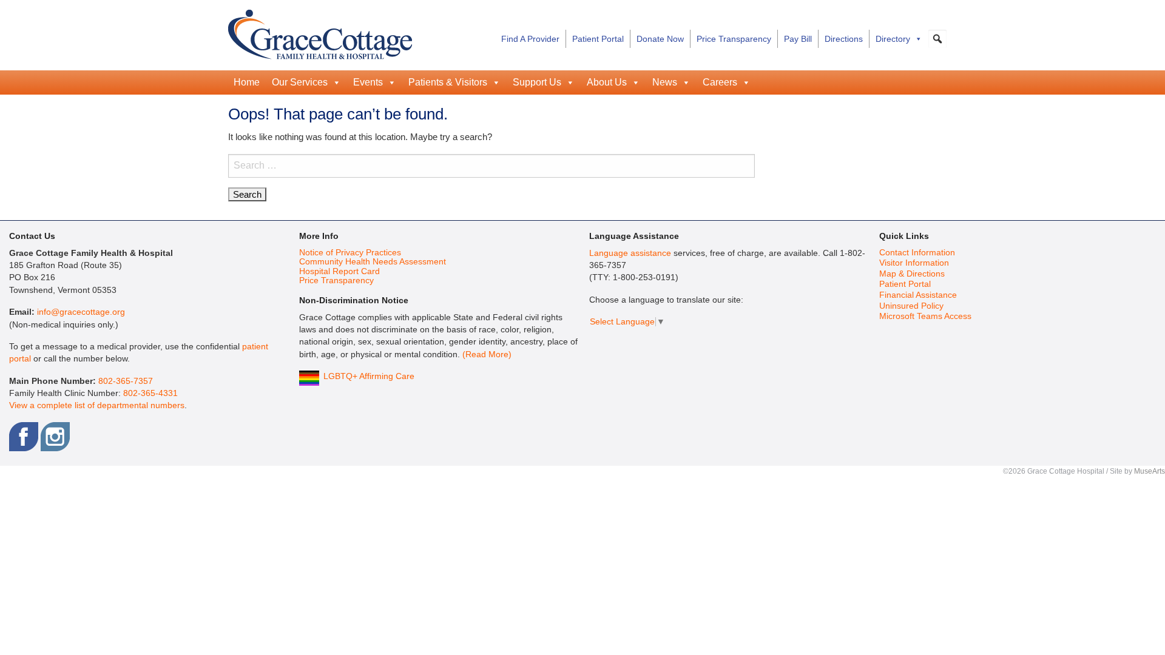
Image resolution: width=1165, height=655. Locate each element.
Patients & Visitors (447, 82)
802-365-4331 (150, 393)
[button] (937, 39)
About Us (607, 82)
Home (247, 82)
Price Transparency (734, 39)
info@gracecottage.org (81, 312)
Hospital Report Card (339, 271)
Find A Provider (530, 39)
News (664, 82)
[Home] (320, 32)
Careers (720, 82)
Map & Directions (912, 273)
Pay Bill (798, 39)
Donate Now (660, 39)
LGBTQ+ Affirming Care (368, 376)
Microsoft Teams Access (925, 316)
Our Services (300, 82)
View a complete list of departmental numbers (96, 405)
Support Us (537, 82)
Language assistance (630, 253)
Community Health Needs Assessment (372, 261)
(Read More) (487, 354)
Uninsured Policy (911, 306)
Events (368, 82)
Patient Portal (598, 39)
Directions (844, 39)
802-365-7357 (125, 381)
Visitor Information (914, 262)
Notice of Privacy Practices (350, 252)
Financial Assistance (918, 295)
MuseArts (1149, 471)
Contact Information (917, 252)
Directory (893, 39)
